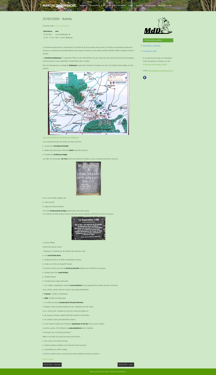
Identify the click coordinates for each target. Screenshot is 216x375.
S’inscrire (150, 5)
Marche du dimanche (59, 5)
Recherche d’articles (100, 5)
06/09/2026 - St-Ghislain (151, 46)
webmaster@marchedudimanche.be (160, 71)
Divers (139, 5)
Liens (130, 5)
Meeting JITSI (165, 5)
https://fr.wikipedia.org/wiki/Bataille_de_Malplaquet (61, 137)
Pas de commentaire (62, 26)
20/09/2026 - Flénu (150, 51)
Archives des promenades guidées (155, 64)
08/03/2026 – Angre (126, 365)
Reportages (119, 5)
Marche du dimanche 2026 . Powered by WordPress (108, 372)
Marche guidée (48, 359)
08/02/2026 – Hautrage (52, 365)
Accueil (83, 5)
